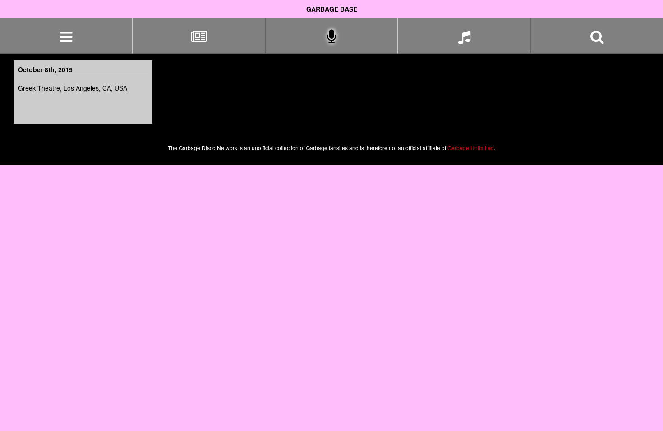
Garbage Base (331, 9)
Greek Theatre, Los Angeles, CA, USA (72, 87)
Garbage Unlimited (470, 147)
